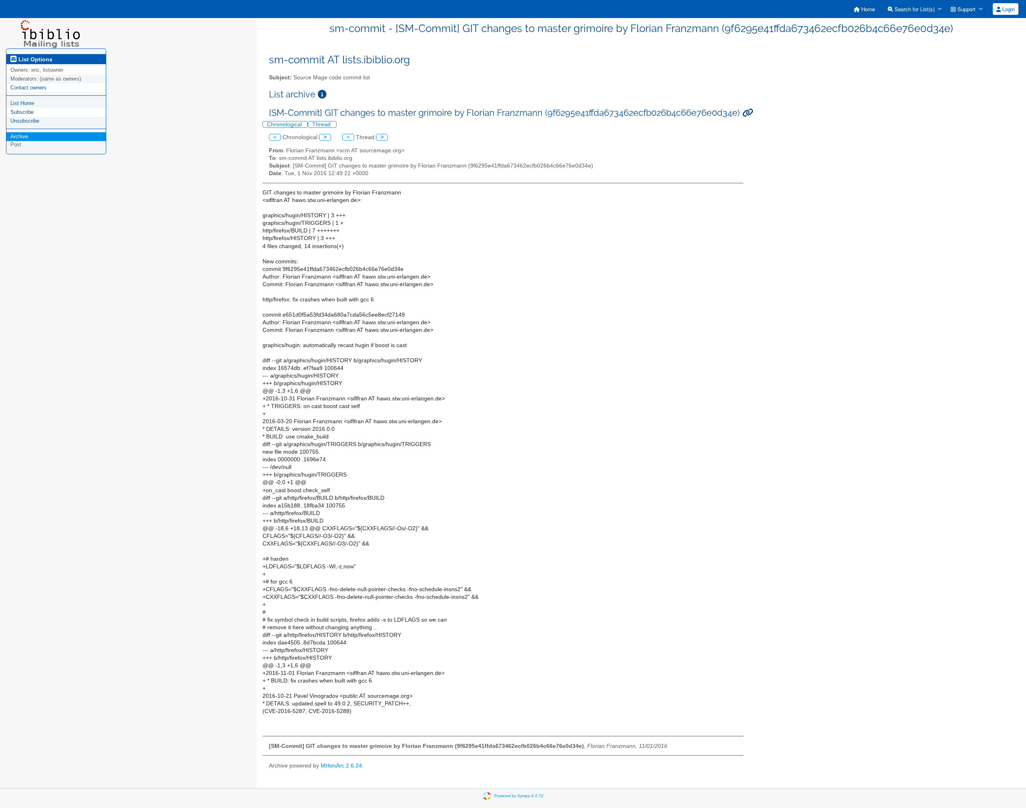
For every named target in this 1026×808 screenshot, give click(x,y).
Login (1008, 9)
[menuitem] (864, 9)
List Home (22, 103)
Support (966, 9)
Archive (19, 136)
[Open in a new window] (322, 94)
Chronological (285, 124)
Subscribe (22, 112)
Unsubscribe (24, 121)
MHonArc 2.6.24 (341, 766)
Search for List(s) (914, 9)
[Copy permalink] (747, 113)
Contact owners (28, 88)
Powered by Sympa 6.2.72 (518, 796)
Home (867, 9)
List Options (35, 59)
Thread (322, 124)
